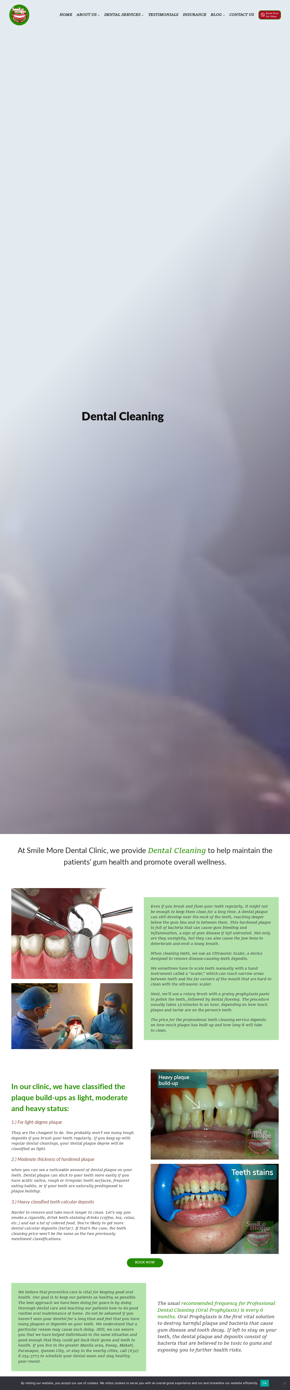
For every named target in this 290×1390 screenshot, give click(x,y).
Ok (265, 1383)
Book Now (145, 1262)
